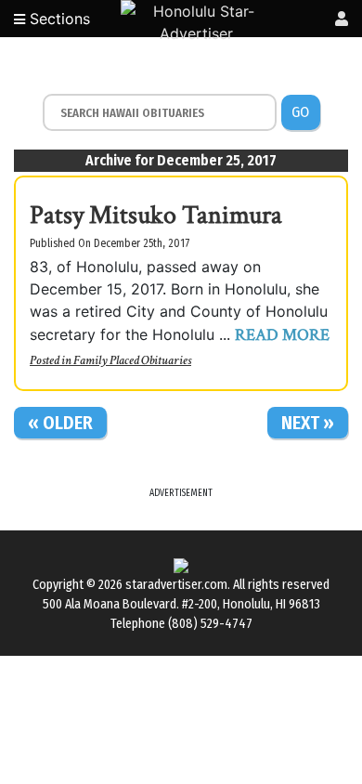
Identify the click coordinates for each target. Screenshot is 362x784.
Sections (57, 18)
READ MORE (282, 335)
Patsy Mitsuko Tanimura (156, 215)
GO (300, 112)
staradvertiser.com (176, 585)
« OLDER (60, 423)
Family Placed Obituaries (132, 360)
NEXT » (307, 423)
